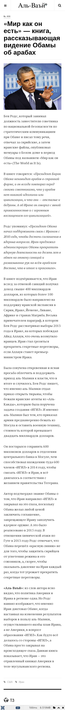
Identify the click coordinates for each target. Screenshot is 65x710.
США (9, 682)
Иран (21, 682)
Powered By (9, 700)
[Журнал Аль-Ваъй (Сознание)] (32, 5)
